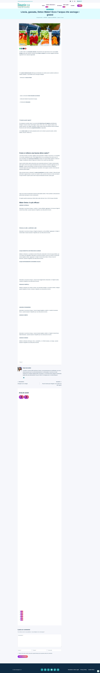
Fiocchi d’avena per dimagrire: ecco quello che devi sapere (52, 383)
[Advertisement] (39, 64)
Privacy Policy (83, 669)
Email (34, 650)
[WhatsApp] (20, 48)
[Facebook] (70, 1)
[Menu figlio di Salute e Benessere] (46, 7)
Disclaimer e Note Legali (73, 669)
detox (21, 362)
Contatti (72, 5)
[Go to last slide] (21, 397)
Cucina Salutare (50, 9)
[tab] (21, 611)
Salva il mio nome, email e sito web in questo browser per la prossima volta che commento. (35, 653)
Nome (19, 650)
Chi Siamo (59, 5)
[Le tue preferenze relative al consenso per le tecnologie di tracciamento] (98, 671)
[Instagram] (75, 1)
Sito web (50, 650)
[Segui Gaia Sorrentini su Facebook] (24, 378)
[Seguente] (26, 397)
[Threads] (58, 669)
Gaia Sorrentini (39, 17)
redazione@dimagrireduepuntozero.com (25, 1)
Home (43, 5)
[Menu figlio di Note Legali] (63, 7)
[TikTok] (54, 669)
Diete (80, 5)
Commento (20, 635)
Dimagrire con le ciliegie (23, 382)
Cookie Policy (91, 669)
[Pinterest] (25, 48)
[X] (72, 1)
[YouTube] (51, 669)
